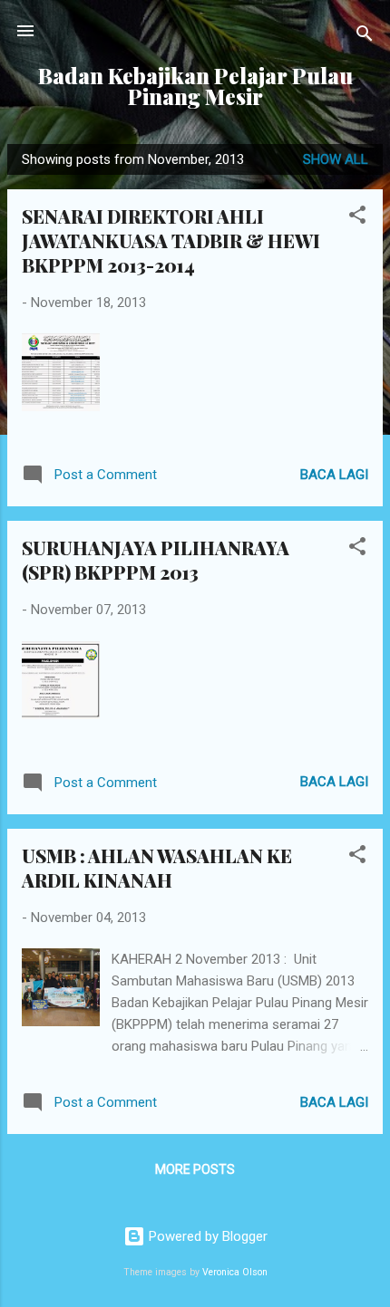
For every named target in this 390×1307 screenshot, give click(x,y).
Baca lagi (334, 474)
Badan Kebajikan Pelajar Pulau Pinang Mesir (195, 86)
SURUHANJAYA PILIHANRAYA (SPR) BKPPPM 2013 (155, 559)
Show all (335, 159)
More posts (195, 1169)
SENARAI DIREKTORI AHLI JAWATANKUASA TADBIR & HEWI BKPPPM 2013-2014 (171, 240)
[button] (357, 218)
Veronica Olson (235, 1272)
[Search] (364, 36)
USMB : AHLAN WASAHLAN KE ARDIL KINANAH (157, 867)
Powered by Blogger (206, 1236)
